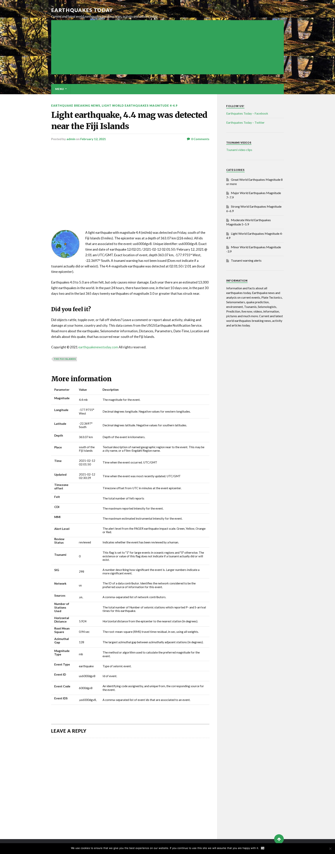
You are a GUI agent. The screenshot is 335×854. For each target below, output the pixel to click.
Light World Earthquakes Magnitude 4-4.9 (139, 105)
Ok (262, 848)
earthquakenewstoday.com (98, 347)
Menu (59, 89)
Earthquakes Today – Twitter (245, 122)
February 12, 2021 (93, 139)
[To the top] (279, 839)
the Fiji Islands (65, 359)
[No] (330, 849)
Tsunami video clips (239, 150)
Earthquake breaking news (75, 105)
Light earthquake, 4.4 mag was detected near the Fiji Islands (129, 120)
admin (70, 139)
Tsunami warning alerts (246, 260)
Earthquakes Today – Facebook (247, 113)
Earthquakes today (82, 10)
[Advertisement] (167, 47)
